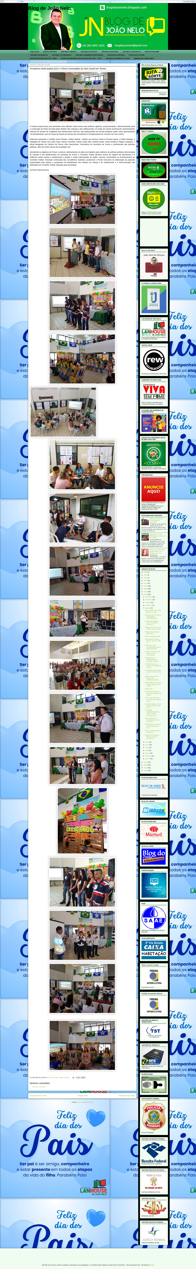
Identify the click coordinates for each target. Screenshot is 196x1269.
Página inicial (34, 51)
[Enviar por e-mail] (77, 1078)
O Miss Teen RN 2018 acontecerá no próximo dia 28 (153, 699)
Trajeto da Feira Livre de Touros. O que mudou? (153, 628)
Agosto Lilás (149, 689)
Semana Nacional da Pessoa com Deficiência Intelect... (152, 678)
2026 (145, 572)
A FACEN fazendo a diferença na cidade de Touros (153, 665)
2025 (145, 575)
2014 (145, 770)
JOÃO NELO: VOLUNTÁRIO (109, 51)
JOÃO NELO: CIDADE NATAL (131, 51)
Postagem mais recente (38, 1096)
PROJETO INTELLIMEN (152, 51)
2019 (145, 591)
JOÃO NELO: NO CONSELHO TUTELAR (118, 58)
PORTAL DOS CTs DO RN (136, 55)
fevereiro (148, 756)
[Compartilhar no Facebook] (83, 1078)
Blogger (152, 1265)
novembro (148, 599)
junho (147, 745)
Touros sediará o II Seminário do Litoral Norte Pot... (152, 719)
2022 (145, 583)
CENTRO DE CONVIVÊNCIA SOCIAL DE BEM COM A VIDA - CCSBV (81, 58)
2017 (145, 762)
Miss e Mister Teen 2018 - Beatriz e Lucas (153, 611)
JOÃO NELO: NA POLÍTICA (89, 51)
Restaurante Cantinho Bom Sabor (152, 632)
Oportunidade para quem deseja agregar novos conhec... (153, 684)
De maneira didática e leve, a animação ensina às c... (152, 622)
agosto (147, 608)
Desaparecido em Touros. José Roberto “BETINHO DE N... (153, 616)
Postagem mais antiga (127, 1096)
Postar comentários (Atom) (85, 1102)
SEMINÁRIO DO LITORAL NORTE (144, 58)
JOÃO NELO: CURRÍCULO (69, 51)
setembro (148, 605)
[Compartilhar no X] (81, 1078)
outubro (148, 602)
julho (147, 742)
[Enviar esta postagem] (73, 1077)
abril (147, 750)
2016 (145, 765)
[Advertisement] (154, 232)
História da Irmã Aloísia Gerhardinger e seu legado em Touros (157, 551)
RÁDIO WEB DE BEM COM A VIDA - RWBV (43, 58)
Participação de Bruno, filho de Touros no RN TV (152, 640)
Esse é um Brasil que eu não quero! (153, 731)
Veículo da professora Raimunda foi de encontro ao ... (152, 736)
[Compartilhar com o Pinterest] (85, 1078)
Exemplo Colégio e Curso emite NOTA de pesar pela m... (153, 705)
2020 (145, 589)
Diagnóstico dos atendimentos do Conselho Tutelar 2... (152, 659)
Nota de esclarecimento (152, 636)
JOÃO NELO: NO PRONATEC (39, 55)
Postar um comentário (38, 1087)
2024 (145, 577)
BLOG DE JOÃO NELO (50, 51)
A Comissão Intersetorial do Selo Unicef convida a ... (153, 671)
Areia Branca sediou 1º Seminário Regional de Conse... (153, 693)
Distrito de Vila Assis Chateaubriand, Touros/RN (156, 520)
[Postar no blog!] (79, 1078)
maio (147, 747)
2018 (145, 594)
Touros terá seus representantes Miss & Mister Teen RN (153, 647)
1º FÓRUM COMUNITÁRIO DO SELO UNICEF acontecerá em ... (152, 712)
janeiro (147, 758)
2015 (145, 768)
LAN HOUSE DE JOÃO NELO (116, 55)
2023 (145, 580)
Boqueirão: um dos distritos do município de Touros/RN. (158, 535)
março (147, 753)
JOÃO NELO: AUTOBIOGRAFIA (61, 55)
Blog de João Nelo (49, 8)
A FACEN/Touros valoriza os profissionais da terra (153, 726)
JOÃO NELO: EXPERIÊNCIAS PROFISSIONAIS (89, 55)
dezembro (148, 597)
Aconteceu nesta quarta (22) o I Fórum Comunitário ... (152, 653)
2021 (145, 586)
